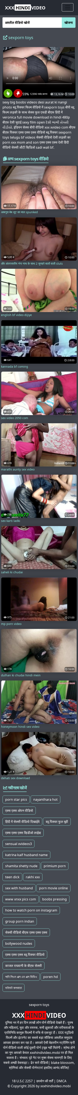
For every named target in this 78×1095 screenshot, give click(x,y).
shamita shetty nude (21, 866)
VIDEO (25, 7)
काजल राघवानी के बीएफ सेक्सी (23, 965)
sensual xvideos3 (18, 843)
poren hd (50, 976)
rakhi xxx (33, 877)
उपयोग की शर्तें (44, 1081)
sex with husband (19, 888)
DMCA (61, 1081)
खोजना (68, 22)
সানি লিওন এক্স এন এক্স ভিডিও (21, 976)
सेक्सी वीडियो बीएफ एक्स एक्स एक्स (26, 932)
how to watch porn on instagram (31, 910)
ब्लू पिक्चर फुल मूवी (57, 821)
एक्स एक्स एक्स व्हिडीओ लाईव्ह (23, 832)
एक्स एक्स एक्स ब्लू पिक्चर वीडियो (25, 954)
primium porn (55, 866)
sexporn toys (39, 1004)
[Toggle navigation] (67, 7)
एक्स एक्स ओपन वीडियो (19, 810)
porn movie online (53, 888)
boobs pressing (54, 899)
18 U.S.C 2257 (22, 1081)
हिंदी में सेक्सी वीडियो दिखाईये (22, 821)
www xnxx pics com (20, 899)
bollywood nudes (18, 943)
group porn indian (19, 921)
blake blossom (62, 1062)
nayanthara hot (45, 799)
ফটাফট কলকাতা (13, 987)
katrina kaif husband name (26, 855)
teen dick (12, 877)
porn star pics (16, 799)
